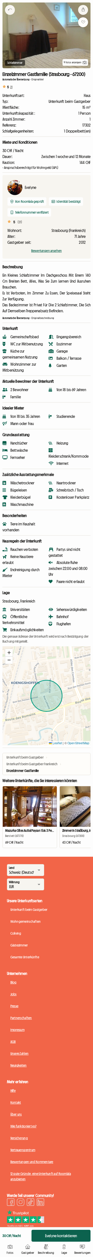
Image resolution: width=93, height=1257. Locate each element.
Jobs (13, 994)
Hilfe (13, 1090)
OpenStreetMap (78, 743)
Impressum (17, 1030)
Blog (13, 982)
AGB (13, 1041)
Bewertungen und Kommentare (31, 1162)
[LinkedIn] (40, 1202)
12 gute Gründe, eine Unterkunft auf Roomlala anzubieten (40, 1176)
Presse (14, 1006)
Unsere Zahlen (19, 1053)
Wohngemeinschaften (25, 921)
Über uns (16, 1114)
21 (11, 87)
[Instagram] (20, 1202)
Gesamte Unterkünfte (24, 957)
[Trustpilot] (25, 1226)
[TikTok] (30, 1202)
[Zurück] (10, 16)
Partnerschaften (21, 1018)
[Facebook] (10, 1202)
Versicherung (19, 1138)
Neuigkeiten (18, 1065)
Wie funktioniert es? (23, 1126)
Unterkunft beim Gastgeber (29, 909)
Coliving (15, 933)
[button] (9, 652)
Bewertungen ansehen (46, 250)
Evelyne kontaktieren (61, 1236)
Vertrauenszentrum (22, 1150)
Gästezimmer (19, 945)
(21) (20, 222)
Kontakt (15, 1102)
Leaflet (57, 743)
